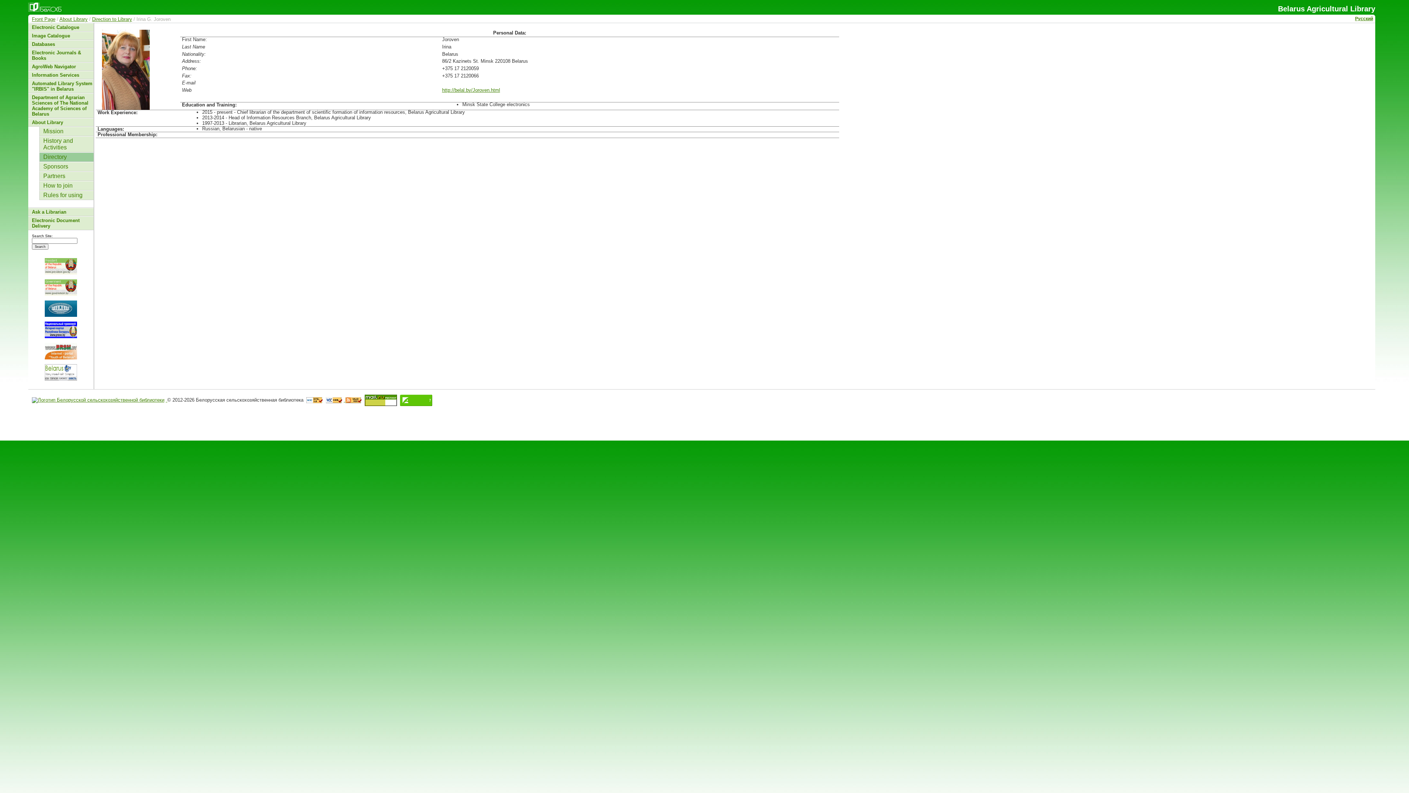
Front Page (43, 19)
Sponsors (55, 166)
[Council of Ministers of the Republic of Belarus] (61, 287)
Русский (1364, 18)
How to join (58, 185)
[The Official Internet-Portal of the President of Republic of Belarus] (61, 266)
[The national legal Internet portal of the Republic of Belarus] (61, 330)
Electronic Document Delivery (56, 223)
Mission (53, 131)
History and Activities (58, 144)
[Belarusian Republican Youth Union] (61, 351)
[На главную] (99, 400)
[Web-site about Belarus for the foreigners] (61, 372)
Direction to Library (112, 19)
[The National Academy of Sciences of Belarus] (61, 308)
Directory (55, 157)
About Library (73, 19)
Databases (43, 44)
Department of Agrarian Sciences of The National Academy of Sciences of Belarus (60, 106)
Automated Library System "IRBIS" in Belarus (62, 86)
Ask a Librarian (49, 212)
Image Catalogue (51, 36)
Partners (54, 176)
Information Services (55, 75)
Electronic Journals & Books (56, 55)
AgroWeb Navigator (54, 66)
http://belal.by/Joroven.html (471, 90)
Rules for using (63, 195)
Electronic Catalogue (55, 27)
